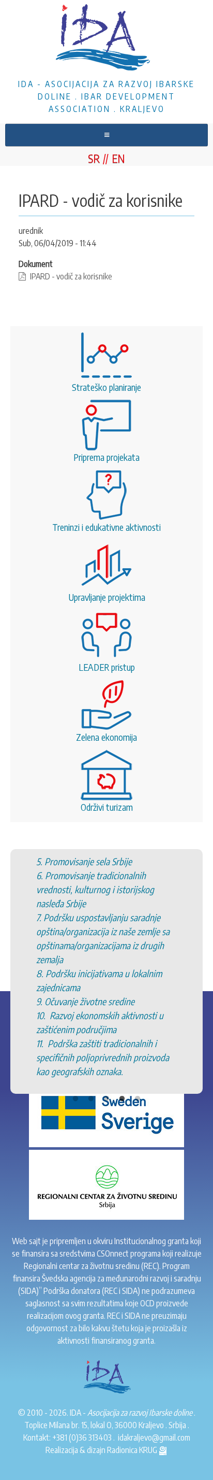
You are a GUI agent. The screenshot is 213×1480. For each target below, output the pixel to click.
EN (118, 158)
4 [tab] (122, 1099)
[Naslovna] (106, 39)
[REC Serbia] (106, 1184)
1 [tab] (75, 1099)
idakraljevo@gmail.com (154, 1437)
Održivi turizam (107, 807)
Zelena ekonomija (106, 737)
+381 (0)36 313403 (82, 1437)
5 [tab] (137, 1099)
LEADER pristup (107, 667)
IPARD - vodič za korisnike (71, 276)
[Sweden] (106, 1111)
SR (94, 158)
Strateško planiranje (106, 387)
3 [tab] (106, 1099)
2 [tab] (91, 1099)
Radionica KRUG (133, 1450)
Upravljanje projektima (106, 597)
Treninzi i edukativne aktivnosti (106, 527)
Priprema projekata (106, 457)
